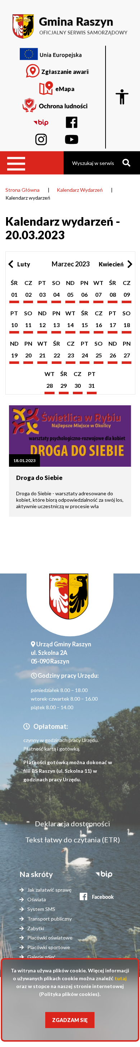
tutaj (121, 978)
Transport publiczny (49, 919)
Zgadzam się (70, 1020)
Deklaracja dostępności (72, 823)
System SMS (41, 909)
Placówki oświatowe (50, 938)
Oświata (36, 899)
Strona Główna (22, 190)
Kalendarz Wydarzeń (80, 190)
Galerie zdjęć (41, 957)
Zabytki (35, 928)
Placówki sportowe (48, 947)
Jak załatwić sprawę (49, 890)
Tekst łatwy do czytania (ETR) (72, 839)
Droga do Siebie (39, 477)
